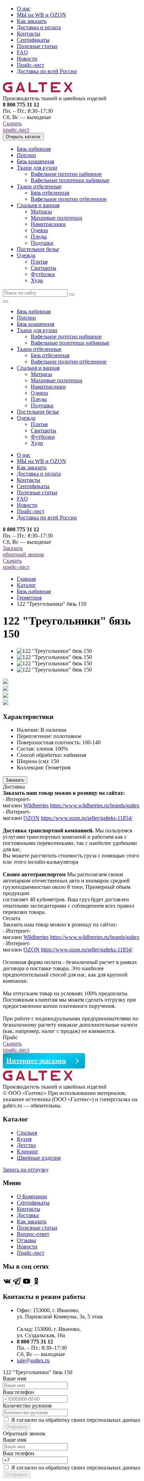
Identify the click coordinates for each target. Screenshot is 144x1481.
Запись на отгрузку (26, 1170)
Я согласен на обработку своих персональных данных (76, 1420)
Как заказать (31, 21)
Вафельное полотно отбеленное (69, 199)
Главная (26, 579)
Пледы (39, 237)
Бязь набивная (34, 149)
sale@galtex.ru (33, 1360)
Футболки (43, 274)
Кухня (24, 1139)
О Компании (32, 1196)
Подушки (42, 243)
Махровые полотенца (56, 218)
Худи (37, 280)
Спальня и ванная (38, 205)
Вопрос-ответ (33, 1234)
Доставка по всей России (47, 71)
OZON (31, 818)
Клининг (27, 1151)
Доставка (28, 1215)
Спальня (27, 1133)
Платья (39, 262)
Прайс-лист (30, 65)
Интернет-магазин (36, 1060)
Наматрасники (48, 224)
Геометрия (29, 598)
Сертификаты (33, 40)
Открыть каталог (23, 136)
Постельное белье (38, 249)
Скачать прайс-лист (16, 126)
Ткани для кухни (37, 168)
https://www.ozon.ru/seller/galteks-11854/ (86, 818)
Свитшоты (43, 268)
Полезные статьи (37, 46)
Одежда (26, 255)
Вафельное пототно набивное (66, 174)
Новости (27, 59)
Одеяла (39, 230)
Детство (26, 1145)
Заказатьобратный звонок (23, 551)
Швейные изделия (38, 1158)
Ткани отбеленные (39, 186)
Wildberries (36, 805)
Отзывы (26, 1240)
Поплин (26, 155)
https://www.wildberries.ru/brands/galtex (94, 805)
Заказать (15, 780)
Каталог (26, 585)
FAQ (22, 52)
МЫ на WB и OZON (41, 15)
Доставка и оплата (39, 27)
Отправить (17, 1426)
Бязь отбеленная (50, 193)
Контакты (28, 34)
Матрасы (41, 211)
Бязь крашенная (35, 161)
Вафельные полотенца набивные (70, 180)
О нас (23, 8)
